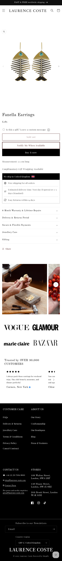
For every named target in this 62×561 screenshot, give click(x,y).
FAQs (5, 417)
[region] (31, 2)
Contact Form (10, 485)
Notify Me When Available (31, 145)
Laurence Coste (26, 556)
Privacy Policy (10, 443)
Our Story (36, 417)
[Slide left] (3, 66)
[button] (3, 10)
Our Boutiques (38, 430)
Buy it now (31, 152)
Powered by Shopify (41, 556)
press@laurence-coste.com (13, 493)
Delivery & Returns (12, 423)
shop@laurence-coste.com (15, 480)
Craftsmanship (38, 423)
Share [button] (8, 248)
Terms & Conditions (13, 436)
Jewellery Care (10, 430)
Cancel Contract (11, 448)
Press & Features (39, 443)
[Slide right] (59, 66)
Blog (33, 436)
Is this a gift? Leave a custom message (31, 129)
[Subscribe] (53, 529)
